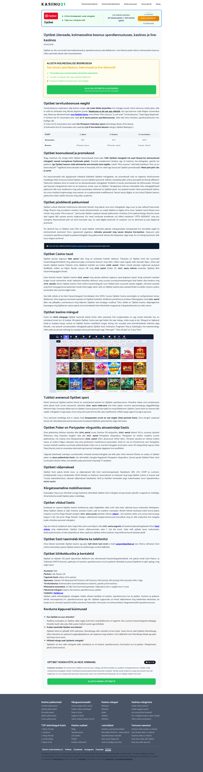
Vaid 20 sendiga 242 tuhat (112, 742)
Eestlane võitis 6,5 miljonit (142, 735)
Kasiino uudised (79, 725)
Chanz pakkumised (48, 719)
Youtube (99, 749)
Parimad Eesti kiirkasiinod (111, 4)
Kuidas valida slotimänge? (81, 709)
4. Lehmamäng (47, 739)
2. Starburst (45, 732)
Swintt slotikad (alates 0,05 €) (82, 719)
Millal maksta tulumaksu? (141, 719)
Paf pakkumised (47, 712)
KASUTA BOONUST (148, 18)
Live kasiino (75, 735)
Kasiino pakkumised (51, 702)
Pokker (74, 739)
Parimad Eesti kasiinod (89, 4)
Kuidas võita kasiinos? (140, 705)
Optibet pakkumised (79, 246)
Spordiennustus (77, 732)
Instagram (89, 749)
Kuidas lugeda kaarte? (140, 709)
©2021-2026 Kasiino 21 (52, 749)
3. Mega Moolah (47, 735)
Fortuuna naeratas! (141, 725)
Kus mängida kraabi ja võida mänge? (146, 715)
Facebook (78, 749)
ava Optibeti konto (79, 114)
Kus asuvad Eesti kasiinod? (142, 712)
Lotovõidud (107, 725)
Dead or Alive (76, 712)
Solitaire (105, 715)
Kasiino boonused (130, 4)
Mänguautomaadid (80, 702)
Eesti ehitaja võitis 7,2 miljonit (143, 732)
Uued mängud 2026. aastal (81, 705)
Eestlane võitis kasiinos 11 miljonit (144, 729)
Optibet (48, 22)
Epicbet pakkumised (49, 709)
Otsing (158, 4)
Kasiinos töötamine (78, 742)
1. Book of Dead (47, 729)
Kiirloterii (105, 709)
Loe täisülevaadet (148, 23)
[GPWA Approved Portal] (108, 749)
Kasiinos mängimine (142, 702)
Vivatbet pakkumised (49, 705)
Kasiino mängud (110, 702)
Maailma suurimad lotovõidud (113, 729)
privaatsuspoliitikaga (124, 759)
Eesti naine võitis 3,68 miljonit (143, 739)
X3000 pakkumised (48, 715)
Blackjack (105, 705)
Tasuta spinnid (146, 4)
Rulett (104, 712)
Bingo (73, 729)
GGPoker (105, 719)
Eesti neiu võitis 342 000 (141, 742)
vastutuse (109, 759)
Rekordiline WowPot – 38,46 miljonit (115, 732)
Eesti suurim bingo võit (110, 739)
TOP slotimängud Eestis (53, 725)
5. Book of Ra (46, 742)
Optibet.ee (58, 593)
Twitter (68, 749)
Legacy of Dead (77, 715)
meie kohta (57, 759)
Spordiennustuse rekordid (111, 735)
